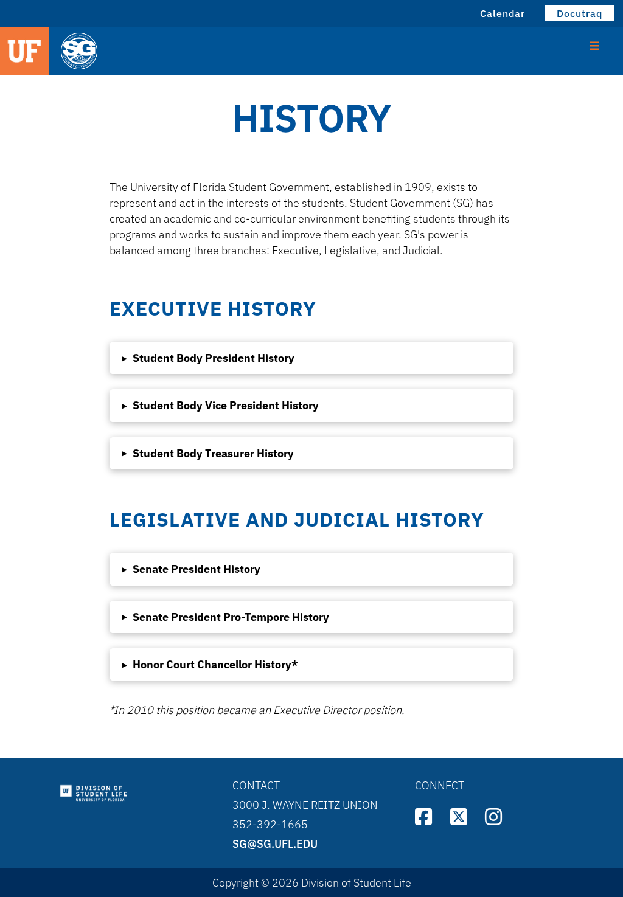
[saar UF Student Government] (137, 52)
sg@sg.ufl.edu (275, 844)
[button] (311, 358)
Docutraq (579, 13)
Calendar (502, 13)
